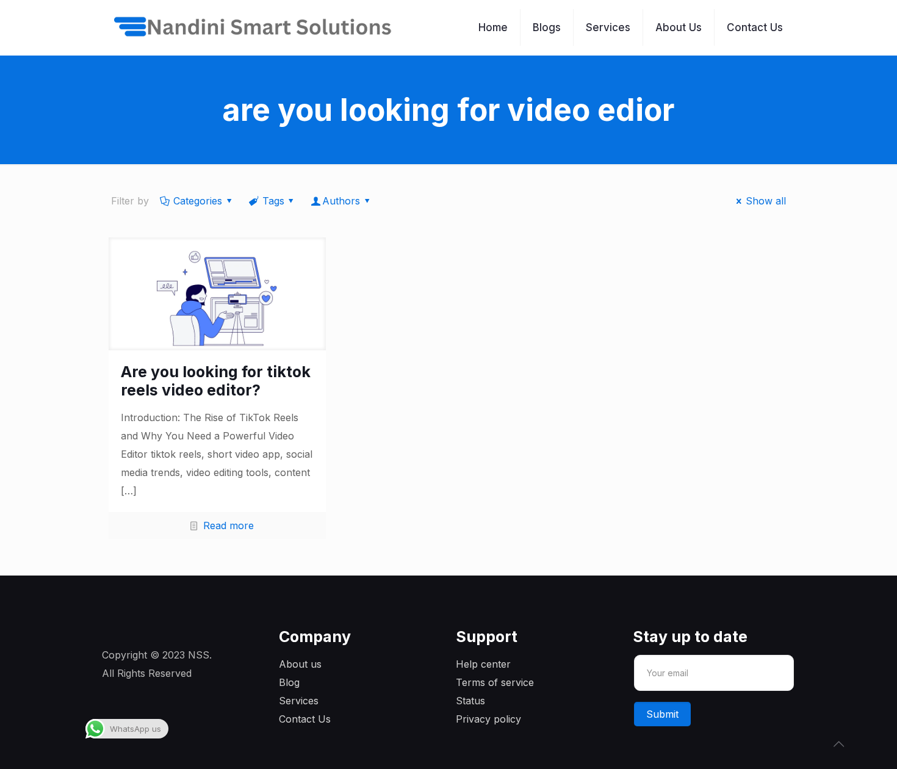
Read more (228, 525)
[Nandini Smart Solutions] (253, 27)
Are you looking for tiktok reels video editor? (216, 381)
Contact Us (305, 719)
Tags (273, 201)
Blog (289, 682)
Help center (483, 664)
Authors (341, 201)
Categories (197, 201)
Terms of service (495, 682)
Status (470, 701)
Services (299, 701)
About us (300, 664)
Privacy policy (488, 719)
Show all (766, 201)
